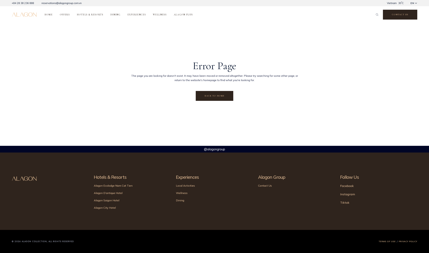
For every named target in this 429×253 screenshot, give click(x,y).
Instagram (347, 194)
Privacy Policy (408, 241)
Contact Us (265, 185)
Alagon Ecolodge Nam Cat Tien (113, 185)
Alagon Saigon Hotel (106, 200)
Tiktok (344, 203)
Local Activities (185, 185)
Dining (180, 200)
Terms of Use (387, 241)
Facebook (347, 186)
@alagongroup (214, 149)
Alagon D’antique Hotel (108, 193)
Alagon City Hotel (105, 207)
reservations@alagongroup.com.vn (62, 3)
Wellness (182, 193)
